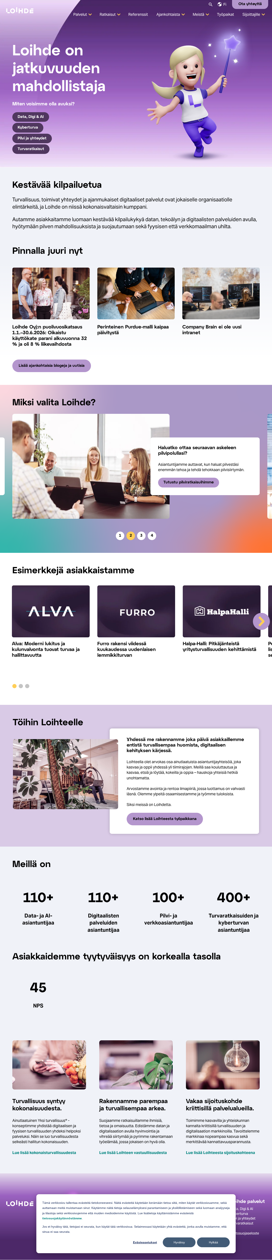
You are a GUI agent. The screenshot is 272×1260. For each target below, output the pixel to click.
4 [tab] (152, 536)
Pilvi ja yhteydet (32, 138)
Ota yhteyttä (250, 4)
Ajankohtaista (168, 14)
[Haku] (210, 4)
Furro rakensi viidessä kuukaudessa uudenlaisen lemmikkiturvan (126, 650)
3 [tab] (141, 536)
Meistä (198, 14)
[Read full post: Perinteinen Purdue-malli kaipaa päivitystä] (136, 321)
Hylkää (213, 1242)
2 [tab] (131, 536)
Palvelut (80, 14)
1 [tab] (120, 536)
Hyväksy (179, 1242)
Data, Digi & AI (31, 117)
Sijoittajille (251, 14)
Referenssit (138, 14)
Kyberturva (28, 127)
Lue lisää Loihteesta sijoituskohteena (220, 1152)
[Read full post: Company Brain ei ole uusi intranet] (221, 321)
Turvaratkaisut (31, 149)
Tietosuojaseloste (245, 1233)
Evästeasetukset (145, 1242)
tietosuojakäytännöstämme (62, 1218)
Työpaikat (225, 14)
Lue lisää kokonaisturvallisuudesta (44, 1152)
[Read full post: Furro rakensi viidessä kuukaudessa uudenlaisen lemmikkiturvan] (136, 613)
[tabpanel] (136, 466)
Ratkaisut (108, 14)
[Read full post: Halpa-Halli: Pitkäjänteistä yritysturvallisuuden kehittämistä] (222, 613)
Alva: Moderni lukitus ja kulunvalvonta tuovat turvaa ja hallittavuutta (46, 650)
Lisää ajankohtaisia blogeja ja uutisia (52, 366)
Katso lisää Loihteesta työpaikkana (165, 819)
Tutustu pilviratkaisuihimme (188, 482)
